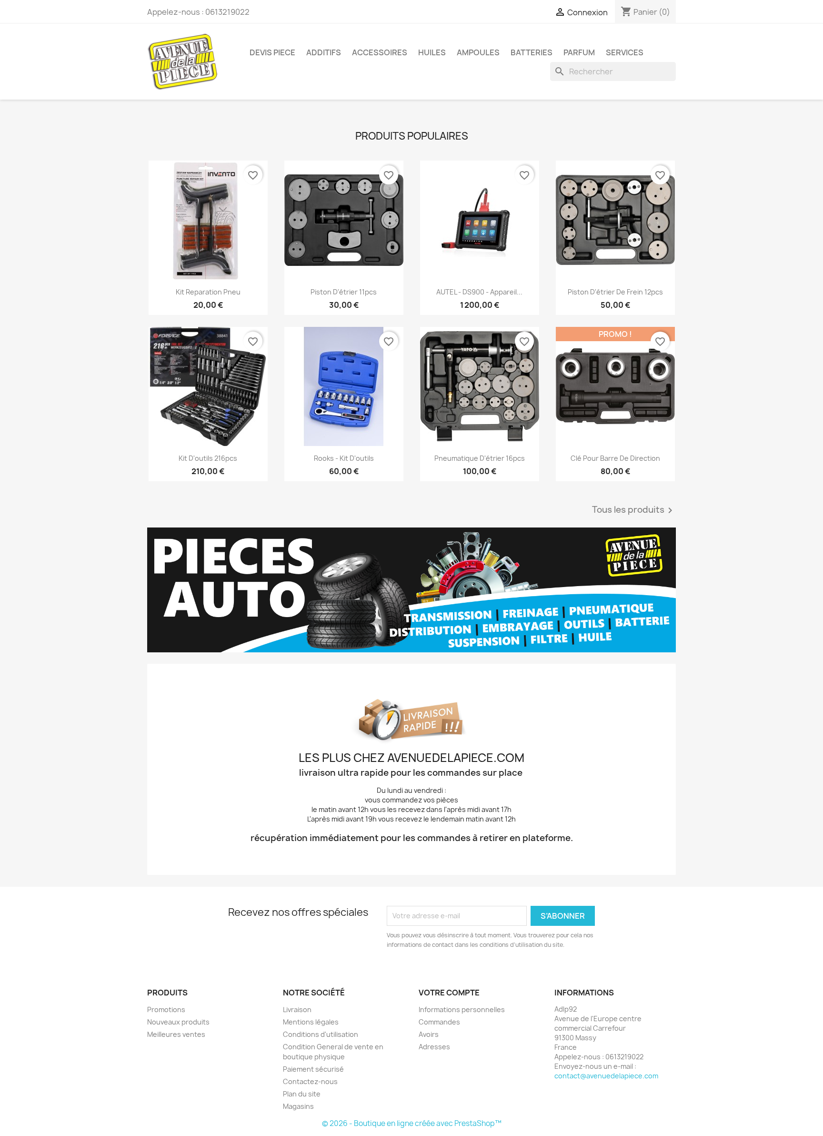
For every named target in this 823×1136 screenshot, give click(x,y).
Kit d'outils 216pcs (208, 458)
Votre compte (449, 992)
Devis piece (272, 52)
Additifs (323, 52)
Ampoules (478, 52)
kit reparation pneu (208, 291)
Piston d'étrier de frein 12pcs (615, 291)
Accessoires (379, 52)
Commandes (439, 1021)
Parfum (579, 52)
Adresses (434, 1046)
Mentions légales (311, 1021)
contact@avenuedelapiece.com (606, 1075)
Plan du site (302, 1093)
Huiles (432, 52)
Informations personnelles (462, 1009)
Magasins (298, 1106)
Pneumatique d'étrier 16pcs (479, 458)
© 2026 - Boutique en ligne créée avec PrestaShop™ (412, 1123)
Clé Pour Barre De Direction (615, 458)
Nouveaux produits (178, 1021)
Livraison (297, 1009)
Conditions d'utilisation (320, 1034)
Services (624, 52)
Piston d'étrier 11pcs (344, 291)
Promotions (166, 1009)
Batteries (531, 52)
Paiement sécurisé (313, 1069)
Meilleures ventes (176, 1034)
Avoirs (429, 1034)
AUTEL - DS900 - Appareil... (479, 291)
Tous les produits (634, 510)
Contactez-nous (310, 1081)
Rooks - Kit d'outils (344, 458)
